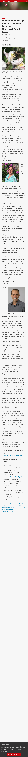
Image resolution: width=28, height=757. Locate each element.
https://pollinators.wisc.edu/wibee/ (12, 455)
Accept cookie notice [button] (14, 754)
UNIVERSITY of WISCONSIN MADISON (9, 1)
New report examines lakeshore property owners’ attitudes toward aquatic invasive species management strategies (8, 507)
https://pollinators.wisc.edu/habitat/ (14, 477)
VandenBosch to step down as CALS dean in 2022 (20, 505)
